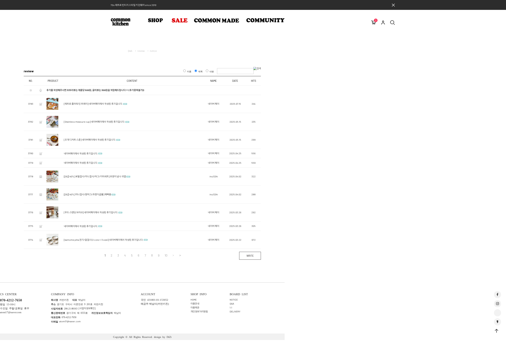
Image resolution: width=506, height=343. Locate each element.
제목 (200, 71)
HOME (194, 299)
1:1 (231, 307)
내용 (211, 71)
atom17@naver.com (70, 321)
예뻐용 (108, 194)
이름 (189, 71)
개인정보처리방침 (199, 311)
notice (153, 50)
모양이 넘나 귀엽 (118, 176)
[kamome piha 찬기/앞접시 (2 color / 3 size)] (86, 239)
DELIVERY (235, 311)
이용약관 (195, 307)
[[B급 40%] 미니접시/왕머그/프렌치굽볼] (84, 194)
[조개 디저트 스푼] (72, 139)
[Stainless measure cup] (77, 121)
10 (166, 255)
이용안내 (195, 303)
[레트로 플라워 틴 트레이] (76, 103)
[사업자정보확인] (87, 308)
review (141, 50)
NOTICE (234, 299)
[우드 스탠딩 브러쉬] (74, 212)
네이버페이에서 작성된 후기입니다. (106, 103)
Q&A (130, 50)
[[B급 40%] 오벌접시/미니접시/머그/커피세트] (87, 176)
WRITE (250, 255)
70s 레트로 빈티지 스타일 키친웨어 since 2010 (133, 5)
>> (179, 255)
